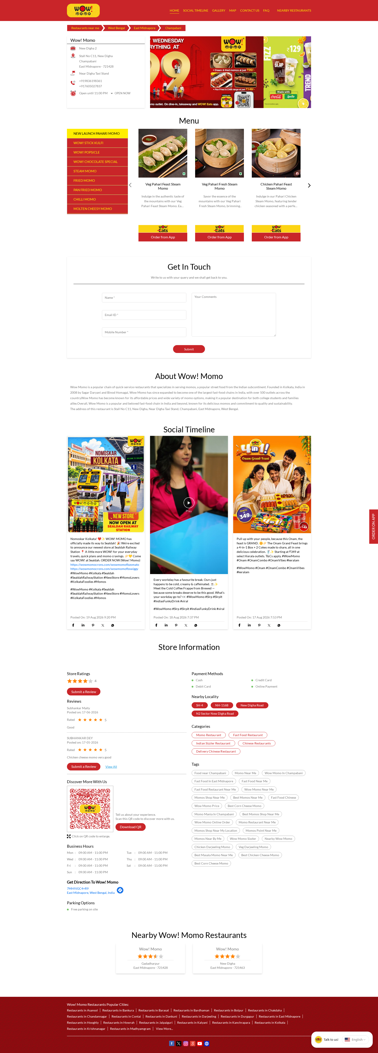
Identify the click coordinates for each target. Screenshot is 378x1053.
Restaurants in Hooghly (83, 1022)
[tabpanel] (230, 72)
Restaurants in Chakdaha (265, 1010)
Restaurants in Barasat (153, 1010)
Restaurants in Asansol (82, 1010)
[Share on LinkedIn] (83, 625)
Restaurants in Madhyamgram (130, 1028)
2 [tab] (230, 103)
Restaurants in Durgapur (237, 1016)
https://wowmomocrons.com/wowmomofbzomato (104, 564)
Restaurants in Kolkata (270, 1022)
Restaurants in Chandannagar (87, 1016)
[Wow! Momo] (83, 10)
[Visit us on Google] (192, 1044)
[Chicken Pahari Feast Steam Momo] (276, 153)
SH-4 (199, 705)
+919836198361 (90, 81)
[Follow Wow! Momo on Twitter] (178, 1044)
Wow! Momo (150, 948)
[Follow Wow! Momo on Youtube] (199, 1044)
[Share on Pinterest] (93, 625)
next (308, 185)
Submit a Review (83, 692)
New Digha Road (252, 705)
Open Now (122, 93)
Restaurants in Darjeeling (199, 1016)
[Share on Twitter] (102, 625)
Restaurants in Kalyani (192, 1022)
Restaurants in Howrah (119, 1022)
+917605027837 (90, 86)
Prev (130, 185)
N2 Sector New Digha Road (215, 713)
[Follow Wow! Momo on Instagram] (185, 1044)
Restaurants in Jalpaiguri (156, 1022)
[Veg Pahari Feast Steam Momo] (162, 153)
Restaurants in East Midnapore (279, 1016)
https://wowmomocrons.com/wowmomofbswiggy (104, 569)
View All (111, 767)
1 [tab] (224, 103)
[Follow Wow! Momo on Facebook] (171, 1044)
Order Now (162, 228)
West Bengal (116, 28)
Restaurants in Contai (126, 1016)
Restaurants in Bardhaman (191, 1010)
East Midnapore (144, 28)
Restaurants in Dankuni (161, 1016)
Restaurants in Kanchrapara (231, 1022)
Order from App (163, 237)
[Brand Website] (206, 1044)
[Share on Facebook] (73, 625)
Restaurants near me (85, 28)
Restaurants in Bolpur (228, 1010)
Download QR (130, 827)
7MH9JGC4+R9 (78, 888)
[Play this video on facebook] (189, 505)
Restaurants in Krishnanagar (86, 1028)
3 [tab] (237, 103)
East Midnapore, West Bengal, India (91, 893)
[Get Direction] (120, 892)
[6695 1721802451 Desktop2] (373, 526)
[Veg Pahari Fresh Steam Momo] (219, 153)
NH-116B (222, 705)
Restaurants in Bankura (118, 1010)
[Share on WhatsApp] (112, 625)
